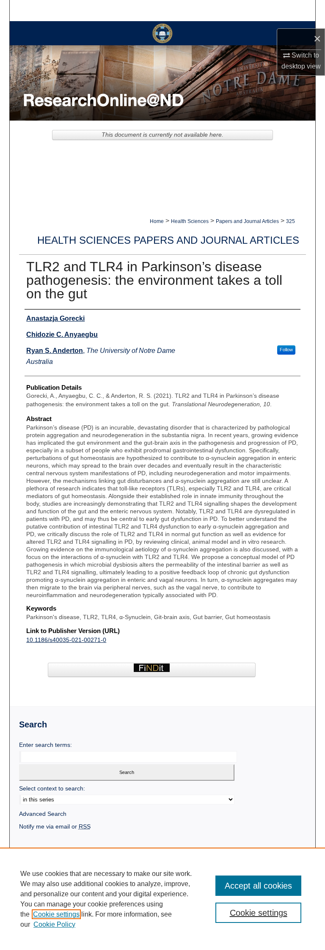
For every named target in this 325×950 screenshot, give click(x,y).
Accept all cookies (258, 885)
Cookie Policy (54, 924)
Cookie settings (56, 914)
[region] (162, 899)
